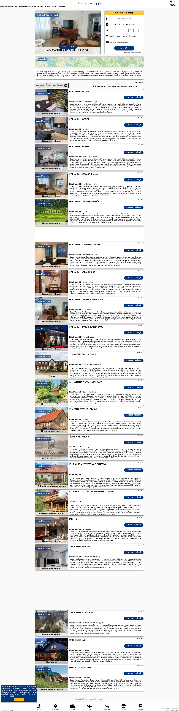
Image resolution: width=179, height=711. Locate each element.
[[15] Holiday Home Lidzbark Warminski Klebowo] (51, 503)
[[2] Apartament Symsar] (51, 130)
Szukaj (124, 48)
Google (33, 686)
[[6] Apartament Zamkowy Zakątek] (51, 255)
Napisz (176, 710)
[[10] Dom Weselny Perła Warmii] (51, 365)
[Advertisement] (89, 590)
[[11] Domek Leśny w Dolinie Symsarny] (51, 393)
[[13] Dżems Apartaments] (51, 448)
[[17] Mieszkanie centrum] (51, 557)
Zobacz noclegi (133, 97)
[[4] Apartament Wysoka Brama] (51, 185)
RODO (12, 696)
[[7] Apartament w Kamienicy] (51, 283)
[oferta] (43, 113)
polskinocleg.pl (89, 3)
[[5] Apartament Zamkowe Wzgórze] (51, 212)
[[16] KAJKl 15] (51, 530)
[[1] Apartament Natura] (51, 102)
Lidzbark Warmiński (43, 94)
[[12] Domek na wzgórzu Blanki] (51, 420)
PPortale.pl (10, 710)
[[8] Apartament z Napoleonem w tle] (51, 310)
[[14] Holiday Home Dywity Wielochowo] (51, 475)
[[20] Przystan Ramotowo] (51, 678)
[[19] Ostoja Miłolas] (51, 651)
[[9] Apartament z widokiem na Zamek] (51, 338)
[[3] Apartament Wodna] (51, 157)
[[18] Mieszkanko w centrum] (51, 623)
